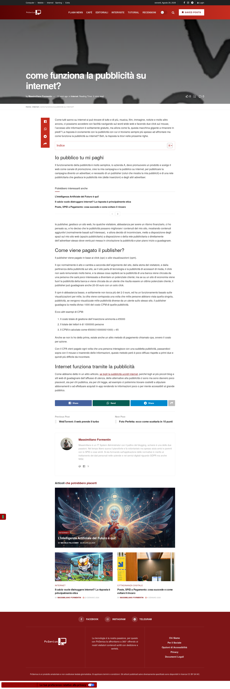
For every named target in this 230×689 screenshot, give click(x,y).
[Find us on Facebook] (184, 2)
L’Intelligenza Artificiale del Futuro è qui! (77, 196)
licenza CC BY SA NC (190, 674)
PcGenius (34, 674)
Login (201, 2)
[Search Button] (173, 12)
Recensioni (149, 12)
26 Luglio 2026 (88, 542)
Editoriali (102, 12)
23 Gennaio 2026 (91, 597)
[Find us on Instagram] (188, 2)
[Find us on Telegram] (192, 2)
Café (89, 12)
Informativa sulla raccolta (19, 684)
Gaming (58, 2)
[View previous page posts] (112, 214)
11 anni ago (62, 96)
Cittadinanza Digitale (130, 585)
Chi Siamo (174, 637)
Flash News (75, 12)
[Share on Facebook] (45, 121)
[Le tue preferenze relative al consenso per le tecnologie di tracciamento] (3, 517)
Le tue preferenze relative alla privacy (63, 684)
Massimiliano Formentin (40, 96)
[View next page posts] (117, 214)
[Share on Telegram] (45, 136)
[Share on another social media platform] (45, 144)
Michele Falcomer (70, 543)
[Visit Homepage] (33, 12)
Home (28, 106)
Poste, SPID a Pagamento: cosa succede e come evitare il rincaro (90, 207)
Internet (50, 2)
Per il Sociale (174, 642)
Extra (67, 2)
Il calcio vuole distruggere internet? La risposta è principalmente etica (93, 201)
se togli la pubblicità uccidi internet (119, 374)
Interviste (118, 12)
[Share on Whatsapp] (45, 129)
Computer (30, 2)
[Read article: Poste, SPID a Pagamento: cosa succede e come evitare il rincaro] (146, 566)
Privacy (174, 652)
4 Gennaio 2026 (154, 597)
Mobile (40, 2)
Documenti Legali (174, 656)
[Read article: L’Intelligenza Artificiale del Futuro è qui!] (115, 518)
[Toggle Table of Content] (168, 145)
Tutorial (133, 12)
